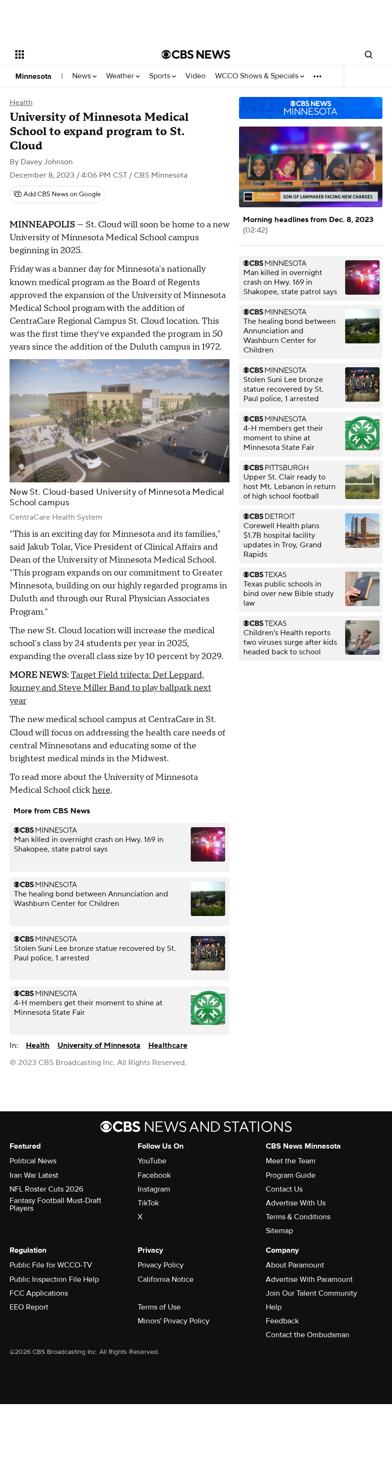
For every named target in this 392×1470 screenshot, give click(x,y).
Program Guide (291, 1175)
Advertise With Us (296, 1203)
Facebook (154, 1175)
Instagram (154, 1189)
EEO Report (29, 1307)
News (82, 76)
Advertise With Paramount (309, 1279)
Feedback (282, 1321)
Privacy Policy (161, 1265)
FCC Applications (39, 1293)
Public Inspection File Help (54, 1279)
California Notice (166, 1279)
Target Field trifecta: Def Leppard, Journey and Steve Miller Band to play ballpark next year (110, 688)
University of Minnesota (99, 1045)
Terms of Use (159, 1307)
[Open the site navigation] (75, 54)
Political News (33, 1161)
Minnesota (33, 76)
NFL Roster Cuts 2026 (46, 1189)
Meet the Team (291, 1161)
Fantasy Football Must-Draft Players (55, 1204)
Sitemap (279, 1231)
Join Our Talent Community (311, 1293)
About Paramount (295, 1265)
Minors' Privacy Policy (173, 1321)
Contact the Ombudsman (307, 1335)
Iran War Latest (34, 1175)
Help (274, 1307)
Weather (121, 76)
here (101, 790)
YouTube (152, 1161)
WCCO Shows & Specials (257, 76)
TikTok (148, 1203)
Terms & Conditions (298, 1217)
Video (195, 76)
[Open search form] (368, 54)
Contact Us (284, 1189)
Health (21, 103)
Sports (160, 76)
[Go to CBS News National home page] (196, 54)
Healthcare (167, 1045)
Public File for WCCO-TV (51, 1265)
